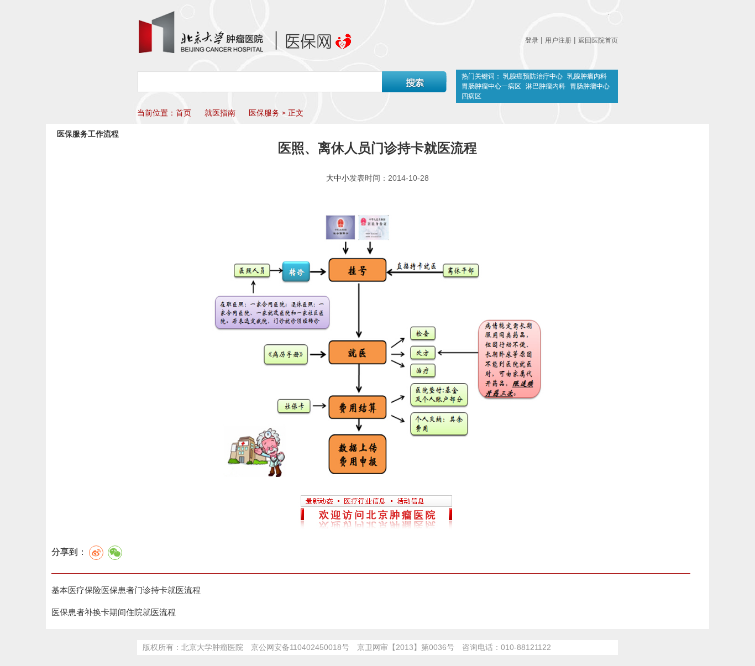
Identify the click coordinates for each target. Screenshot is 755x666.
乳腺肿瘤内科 (587, 76)
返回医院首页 (598, 40)
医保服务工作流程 (88, 133)
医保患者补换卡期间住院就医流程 (113, 612)
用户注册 (558, 40)
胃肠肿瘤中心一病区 (492, 86)
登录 (531, 40)
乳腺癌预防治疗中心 (533, 76)
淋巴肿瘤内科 (545, 86)
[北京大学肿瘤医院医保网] (244, 32)
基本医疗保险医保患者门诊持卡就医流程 (126, 590)
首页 (183, 112)
